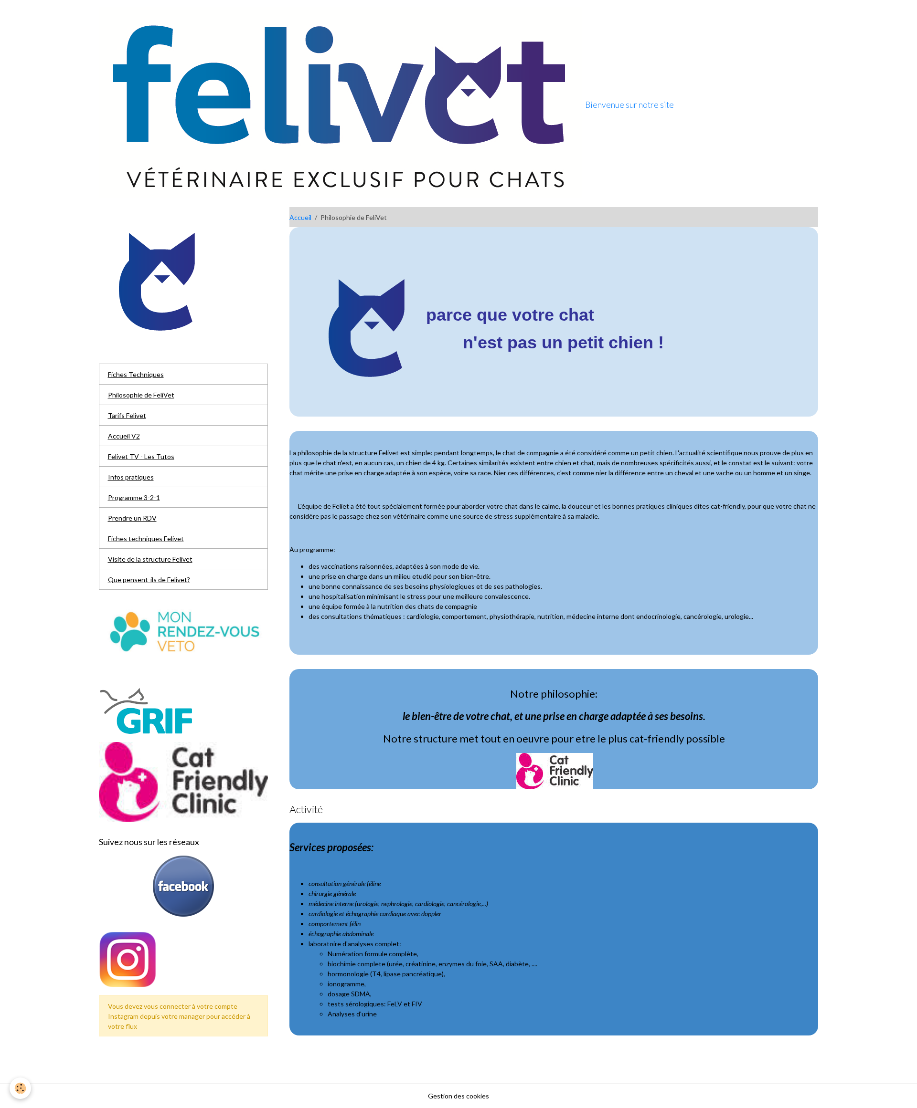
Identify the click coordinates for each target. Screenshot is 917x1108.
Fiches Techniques (136, 374)
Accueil (300, 217)
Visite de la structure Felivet (150, 559)
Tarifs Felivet (127, 415)
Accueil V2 (124, 436)
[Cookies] (20, 1088)
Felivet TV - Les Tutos (141, 456)
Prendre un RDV (132, 518)
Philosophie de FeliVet (141, 395)
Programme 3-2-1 (134, 497)
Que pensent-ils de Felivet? (149, 579)
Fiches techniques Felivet (146, 538)
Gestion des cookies (458, 1096)
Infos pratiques (131, 477)
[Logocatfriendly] (554, 769)
